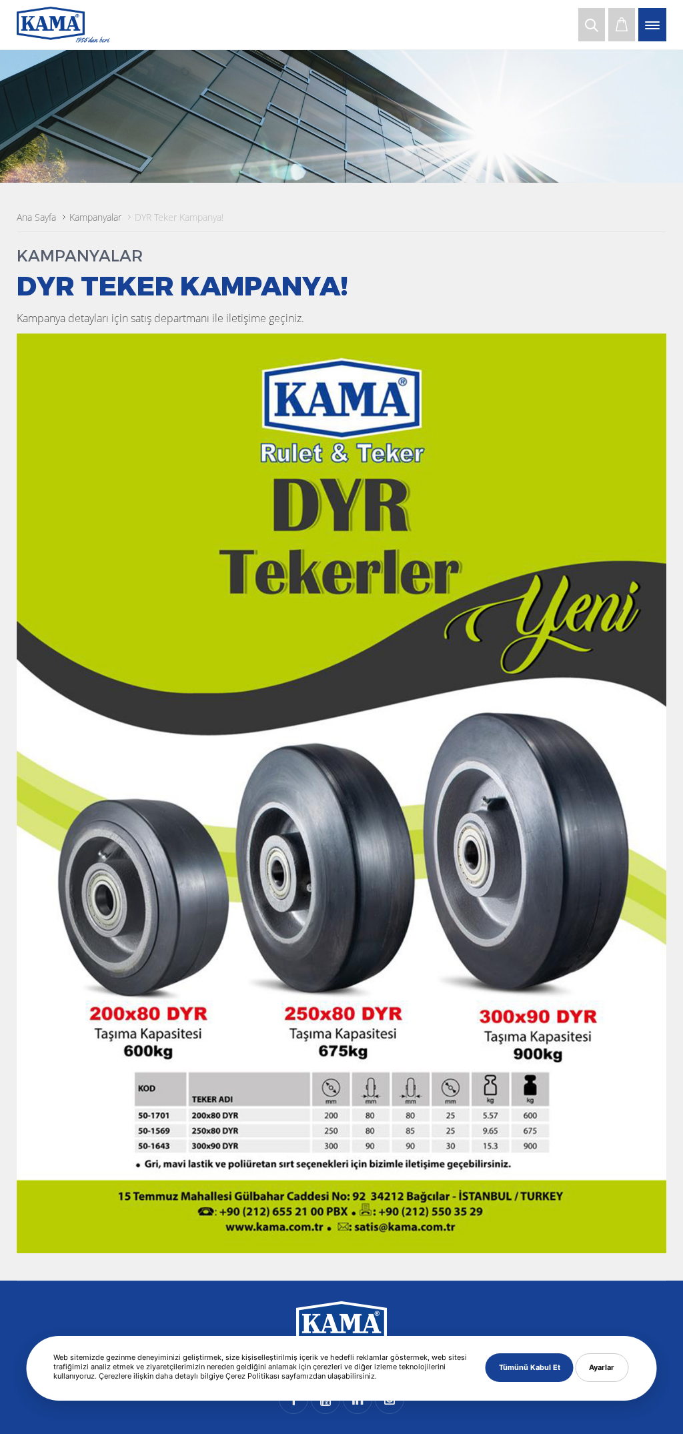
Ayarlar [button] (601, 1367)
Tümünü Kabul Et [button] (529, 1367)
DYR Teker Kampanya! (179, 217)
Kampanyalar (95, 217)
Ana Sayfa (36, 217)
